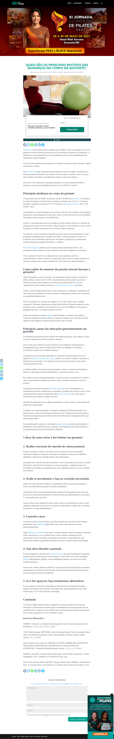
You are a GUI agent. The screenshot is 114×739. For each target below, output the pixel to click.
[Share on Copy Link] (35, 144)
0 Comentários (79, 72)
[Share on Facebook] (24, 144)
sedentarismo (63, 424)
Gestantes (60, 72)
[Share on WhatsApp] (32, 144)
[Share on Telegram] (43, 144)
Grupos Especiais (69, 72)
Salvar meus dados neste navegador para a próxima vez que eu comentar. (49, 715)
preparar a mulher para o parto (43, 358)
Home (69, 3)
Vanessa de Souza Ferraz (40, 72)
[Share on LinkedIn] (39, 144)
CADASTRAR (72, 130)
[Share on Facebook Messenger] (28, 144)
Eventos (87, 3)
